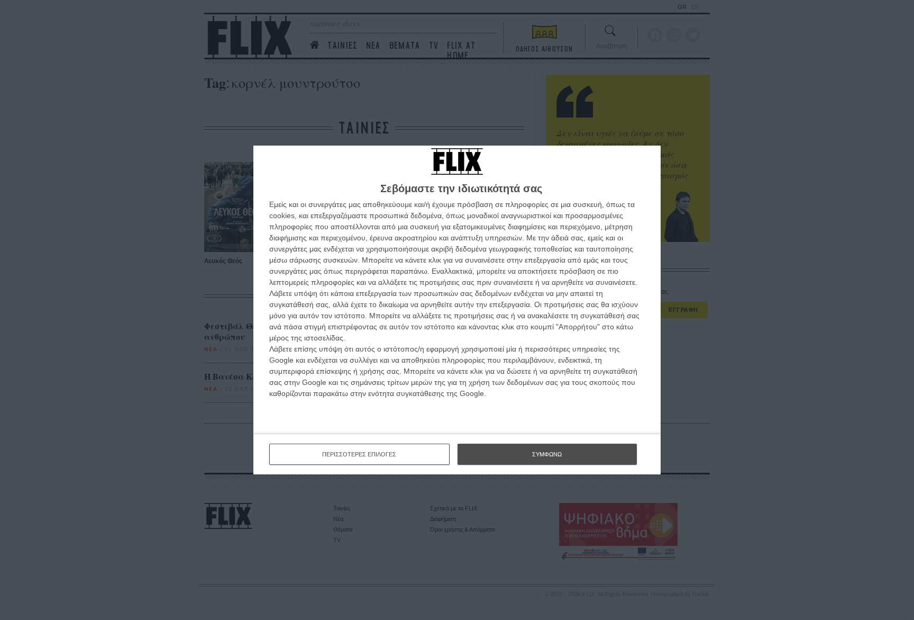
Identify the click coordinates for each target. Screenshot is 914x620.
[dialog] (457, 310)
